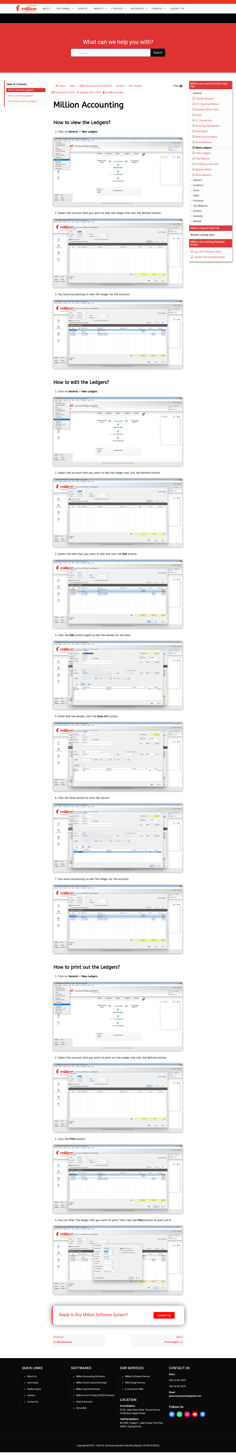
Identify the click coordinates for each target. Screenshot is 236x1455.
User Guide (32, 1382)
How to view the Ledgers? (21, 90)
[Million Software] (26, 8)
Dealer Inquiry (34, 1389)
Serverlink (81, 1408)
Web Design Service (135, 1382)
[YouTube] (195, 1414)
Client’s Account (84, 1401)
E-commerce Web (134, 1389)
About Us (32, 1376)
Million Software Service (137, 1376)
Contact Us (32, 1401)
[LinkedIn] (202, 1414)
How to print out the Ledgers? (23, 101)
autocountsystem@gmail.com (185, 1396)
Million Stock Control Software (91, 1382)
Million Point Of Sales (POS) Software (95, 1395)
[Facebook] (172, 1414)
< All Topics (60, 86)
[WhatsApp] (179, 1414)
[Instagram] (187, 1414)
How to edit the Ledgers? (20, 95)
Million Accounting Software (90, 1376)
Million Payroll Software (88, 1389)
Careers (31, 1395)
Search (157, 52)
